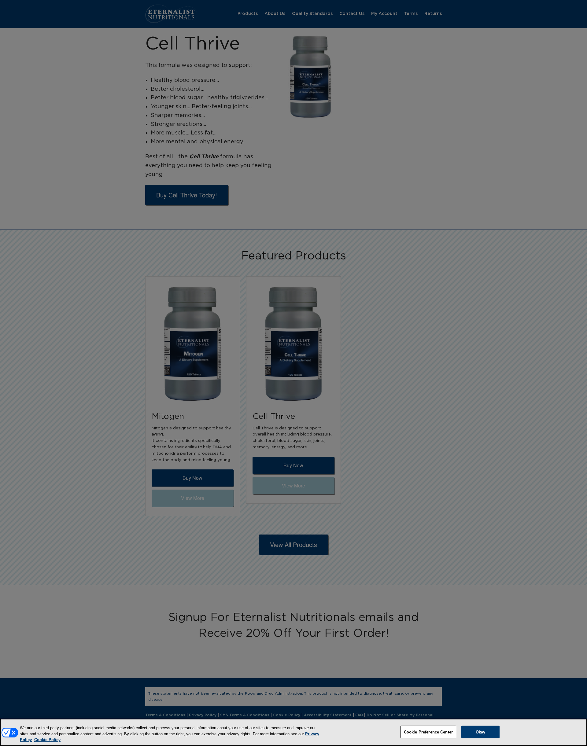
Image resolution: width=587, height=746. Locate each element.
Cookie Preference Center (428, 731)
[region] (293, 732)
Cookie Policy (47, 739)
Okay (480, 731)
